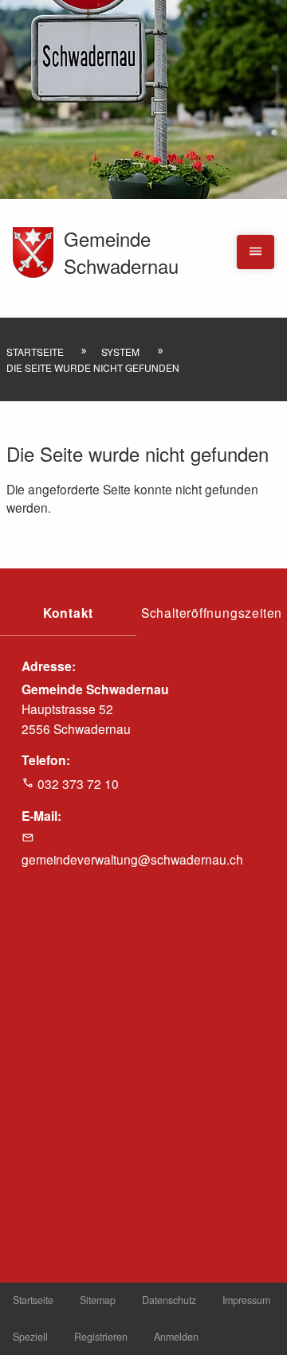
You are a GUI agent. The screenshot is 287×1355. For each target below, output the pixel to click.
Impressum (246, 1300)
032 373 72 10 (78, 783)
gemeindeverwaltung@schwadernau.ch (132, 859)
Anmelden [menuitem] (176, 1337)
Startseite (35, 351)
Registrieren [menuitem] (101, 1337)
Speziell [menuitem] (30, 1337)
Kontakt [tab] (68, 612)
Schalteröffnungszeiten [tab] (211, 612)
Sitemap (98, 1300)
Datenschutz (169, 1300)
